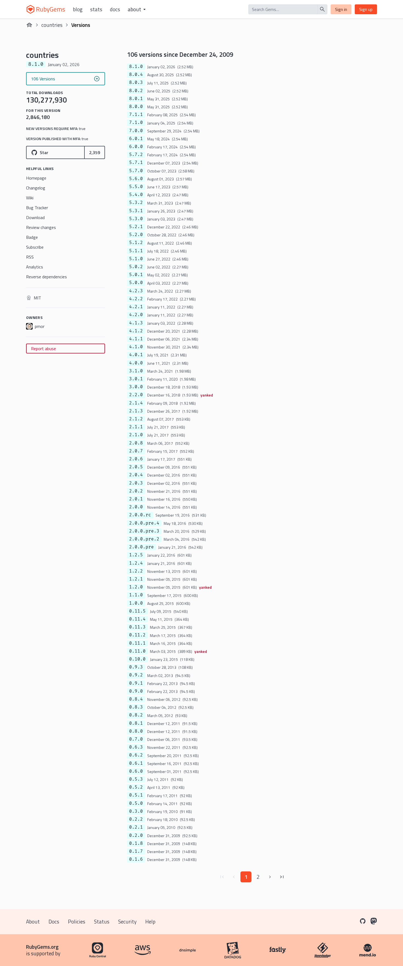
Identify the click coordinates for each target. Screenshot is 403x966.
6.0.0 (136, 146)
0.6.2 (136, 755)
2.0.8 (136, 443)
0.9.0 (136, 691)
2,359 (94, 152)
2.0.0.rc (140, 515)
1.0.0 (136, 603)
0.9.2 (136, 675)
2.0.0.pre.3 (144, 531)
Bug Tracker (37, 207)
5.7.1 (136, 162)
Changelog (35, 188)
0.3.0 (136, 811)
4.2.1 (136, 307)
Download (35, 217)
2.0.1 (136, 499)
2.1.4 (136, 403)
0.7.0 (136, 739)
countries (52, 25)
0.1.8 (136, 843)
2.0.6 (136, 459)
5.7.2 (136, 154)
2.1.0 (136, 435)
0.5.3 (136, 779)
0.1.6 (136, 859)
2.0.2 (136, 491)
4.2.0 (136, 315)
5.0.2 (136, 267)
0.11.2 (137, 635)
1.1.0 (136, 595)
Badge (32, 237)
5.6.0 (136, 179)
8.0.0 (136, 106)
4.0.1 (136, 355)
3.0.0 (136, 387)
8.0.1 (136, 98)
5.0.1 (136, 274)
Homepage (36, 178)
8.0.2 (136, 91)
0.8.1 (136, 723)
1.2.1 (136, 579)
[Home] (29, 25)
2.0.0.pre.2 (144, 539)
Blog (78, 9)
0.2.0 (136, 835)
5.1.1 (136, 251)
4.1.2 (136, 331)
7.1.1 (136, 114)
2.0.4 (136, 475)
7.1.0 (136, 122)
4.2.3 (136, 291)
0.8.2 (136, 715)
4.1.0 (136, 347)
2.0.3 (136, 483)
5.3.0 (136, 219)
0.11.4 (137, 619)
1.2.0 (136, 587)
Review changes (41, 227)
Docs (115, 9)
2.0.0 (136, 507)
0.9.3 (136, 667)
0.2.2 (136, 819)
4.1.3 (136, 323)
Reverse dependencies (46, 276)
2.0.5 (136, 467)
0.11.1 (137, 643)
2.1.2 (136, 419)
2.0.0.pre (141, 547)
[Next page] (270, 876)
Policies (76, 921)
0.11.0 (137, 651)
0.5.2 (136, 787)
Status (101, 921)
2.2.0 (136, 395)
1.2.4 (136, 563)
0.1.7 (136, 851)
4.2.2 (136, 299)
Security (127, 921)
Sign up (366, 9)
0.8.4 (136, 699)
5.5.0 (136, 186)
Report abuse (43, 348)
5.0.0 (136, 282)
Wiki (29, 197)
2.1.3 (136, 411)
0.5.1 (136, 795)
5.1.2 (136, 242)
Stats (96, 9)
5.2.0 (136, 234)
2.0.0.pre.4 (144, 523)
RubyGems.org (42, 947)
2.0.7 (136, 451)
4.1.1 (136, 339)
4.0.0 (136, 363)
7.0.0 (136, 131)
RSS (30, 257)
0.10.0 (137, 659)
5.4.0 (136, 194)
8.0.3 (136, 82)
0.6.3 (136, 747)
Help (150, 921)
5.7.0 (136, 171)
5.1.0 (136, 259)
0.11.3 (137, 627)
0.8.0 (136, 731)
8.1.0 (136, 66)
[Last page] (282, 876)
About (33, 921)
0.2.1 (136, 827)
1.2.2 (136, 571)
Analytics (34, 267)
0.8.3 (136, 707)
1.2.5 (136, 555)
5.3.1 (136, 211)
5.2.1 (136, 227)
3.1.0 (136, 371)
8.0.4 (136, 74)
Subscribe (35, 247)
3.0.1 (136, 379)
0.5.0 (136, 803)
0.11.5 (137, 611)
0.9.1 (136, 683)
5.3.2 (136, 202)
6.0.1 (136, 138)
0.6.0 (136, 771)
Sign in (341, 9)
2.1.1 (136, 427)
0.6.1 (136, 763)
